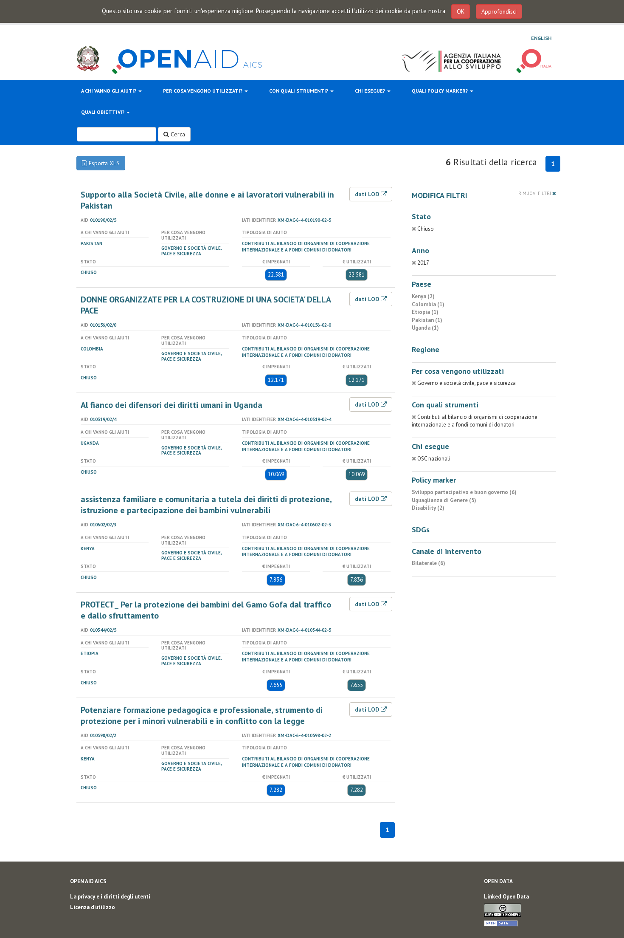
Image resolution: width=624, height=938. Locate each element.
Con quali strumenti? (299, 91)
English (541, 38)
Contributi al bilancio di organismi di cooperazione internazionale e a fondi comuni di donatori (306, 246)
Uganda (90, 443)
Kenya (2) (423, 296)
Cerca (177, 134)
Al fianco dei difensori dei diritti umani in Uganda (171, 404)
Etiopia (89, 653)
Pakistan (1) (427, 320)
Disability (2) (428, 507)
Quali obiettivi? (103, 112)
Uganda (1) (425, 327)
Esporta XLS (103, 163)
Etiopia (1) (425, 312)
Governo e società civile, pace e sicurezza (191, 251)
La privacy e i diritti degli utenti (110, 896)
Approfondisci (499, 11)
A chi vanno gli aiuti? (109, 91)
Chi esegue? (370, 91)
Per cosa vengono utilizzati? (203, 91)
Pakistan (91, 243)
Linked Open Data (506, 896)
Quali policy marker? (440, 91)
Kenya (88, 548)
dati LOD (368, 194)
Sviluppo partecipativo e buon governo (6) (464, 492)
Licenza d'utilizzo (92, 907)
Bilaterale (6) (428, 563)
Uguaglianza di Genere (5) (444, 500)
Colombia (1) (428, 304)
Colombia (92, 349)
